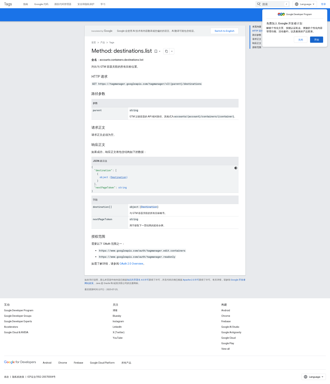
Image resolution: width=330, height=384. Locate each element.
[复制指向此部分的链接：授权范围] (108, 237)
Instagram (118, 321)
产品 (102, 42)
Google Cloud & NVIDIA (16, 332)
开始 (316, 39)
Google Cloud (228, 337)
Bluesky (117, 316)
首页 (93, 42)
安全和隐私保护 (86, 4)
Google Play (227, 343)
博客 (115, 310)
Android (225, 310)
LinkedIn (117, 326)
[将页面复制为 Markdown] (166, 51)
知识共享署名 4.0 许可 (138, 279)
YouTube (118, 337)
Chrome (225, 316)
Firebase (226, 321)
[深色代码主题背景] (236, 168)
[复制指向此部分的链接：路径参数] (108, 94)
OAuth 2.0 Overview (131, 263)
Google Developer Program (18, 310)
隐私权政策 (18, 376)
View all (225, 348)
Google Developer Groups (17, 316)
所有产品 (126, 362)
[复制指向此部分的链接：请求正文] (108, 128)
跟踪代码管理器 (62, 4)
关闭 (300, 39)
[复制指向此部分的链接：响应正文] (108, 145)
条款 (6, 376)
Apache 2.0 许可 (191, 279)
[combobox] (272, 4)
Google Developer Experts (18, 321)
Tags (8, 4)
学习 (103, 4)
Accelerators (11, 326)
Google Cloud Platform (102, 362)
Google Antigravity (231, 332)
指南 (25, 4)
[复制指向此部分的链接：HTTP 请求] (111, 77)
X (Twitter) (118, 332)
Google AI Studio (230, 326)
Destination (118, 177)
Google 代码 (41, 4)
